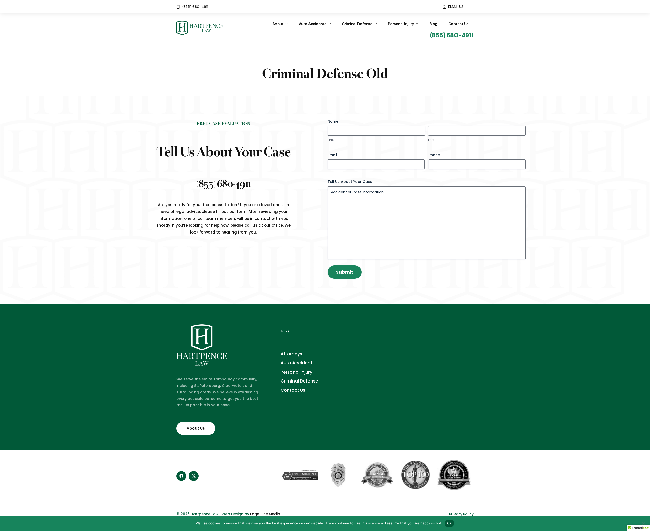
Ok (449, 523)
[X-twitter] (193, 476)
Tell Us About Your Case (350, 181)
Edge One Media (265, 514)
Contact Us (458, 23)
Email (332, 154)
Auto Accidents (313, 23)
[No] (643, 523)
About (278, 23)
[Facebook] (181, 476)
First (331, 140)
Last (431, 140)
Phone (434, 154)
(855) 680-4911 (223, 182)
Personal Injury (401, 23)
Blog (433, 23)
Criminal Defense (357, 23)
